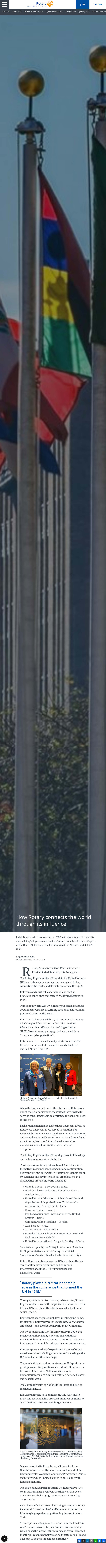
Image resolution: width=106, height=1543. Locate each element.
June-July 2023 (71, 12)
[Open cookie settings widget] (4, 1538)
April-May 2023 (83, 12)
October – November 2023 (33, 12)
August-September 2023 (54, 12)
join (82, 4)
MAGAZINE (6, 12)
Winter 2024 (17, 12)
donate (98, 4)
